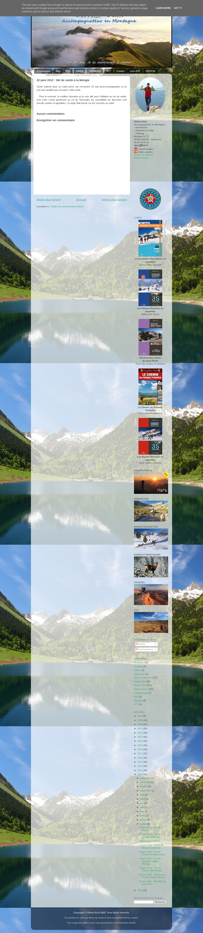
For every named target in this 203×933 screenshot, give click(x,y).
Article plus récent (48, 200)
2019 (140, 745)
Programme (140, 681)
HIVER (79, 71)
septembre (145, 790)
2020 (140, 741)
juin (142, 803)
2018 (140, 749)
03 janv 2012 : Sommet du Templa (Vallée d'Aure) (152, 876)
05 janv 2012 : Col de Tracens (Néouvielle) (151, 869)
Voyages (138, 700)
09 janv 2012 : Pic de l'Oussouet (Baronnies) (152, 853)
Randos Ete (140, 685)
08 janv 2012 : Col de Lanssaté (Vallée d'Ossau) (150, 861)
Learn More (163, 8)
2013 (140, 770)
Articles (142, 644)
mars (143, 815)
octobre (144, 786)
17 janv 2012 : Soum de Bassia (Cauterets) (151, 846)
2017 (140, 753)
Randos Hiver (141, 689)
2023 (140, 728)
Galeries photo (141, 158)
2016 (140, 758)
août (142, 795)
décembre (145, 778)
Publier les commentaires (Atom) (67, 206)
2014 (140, 766)
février (143, 820)
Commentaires (145, 649)
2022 (140, 733)
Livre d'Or (135, 71)
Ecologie (138, 666)
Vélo (136, 697)
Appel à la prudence (149, 841)
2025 (140, 720)
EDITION (150, 71)
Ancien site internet (143, 155)
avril (142, 811)
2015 (140, 762)
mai (142, 807)
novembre (145, 782)
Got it (178, 8)
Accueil (81, 200)
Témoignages (141, 693)
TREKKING (95, 71)
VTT (108, 71)
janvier (143, 824)
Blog (58, 71)
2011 (140, 890)
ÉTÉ (68, 71)
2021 (140, 737)
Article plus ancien (114, 200)
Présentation (43, 71)
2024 (140, 724)
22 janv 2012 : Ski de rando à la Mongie (149, 835)
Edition (137, 670)
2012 (140, 774)
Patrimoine (139, 674)
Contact (120, 71)
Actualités (139, 662)
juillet (143, 799)
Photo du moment (143, 678)
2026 (140, 716)
